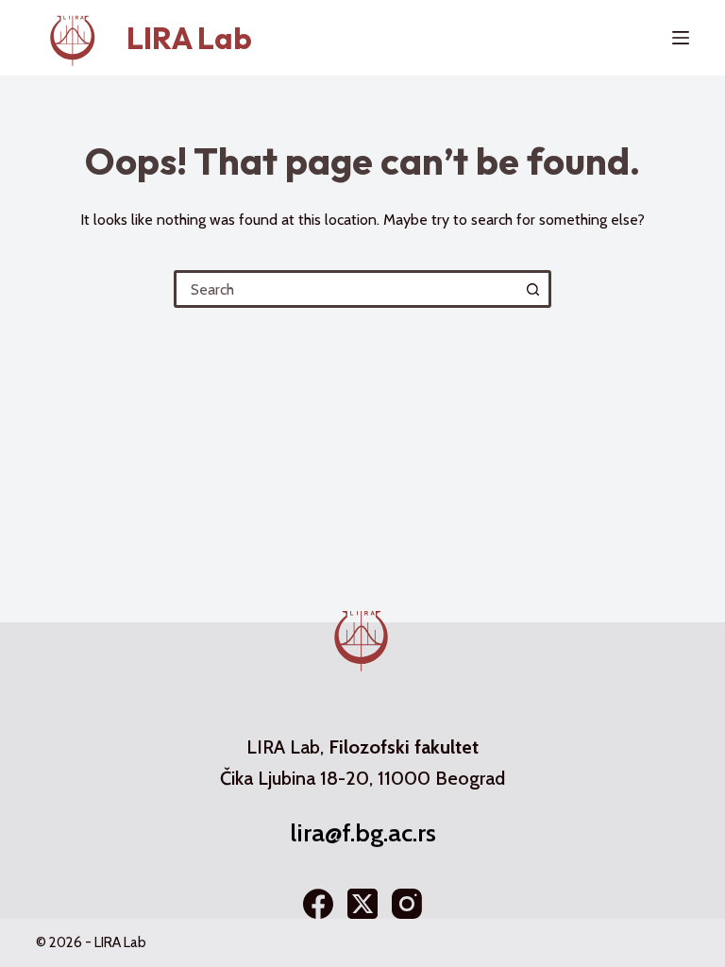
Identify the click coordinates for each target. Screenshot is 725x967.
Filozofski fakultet (404, 747)
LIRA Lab (189, 38)
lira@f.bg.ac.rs (363, 833)
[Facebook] (318, 904)
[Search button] (532, 289)
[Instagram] (407, 904)
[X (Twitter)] (362, 904)
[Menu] (680, 37)
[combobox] (346, 289)
